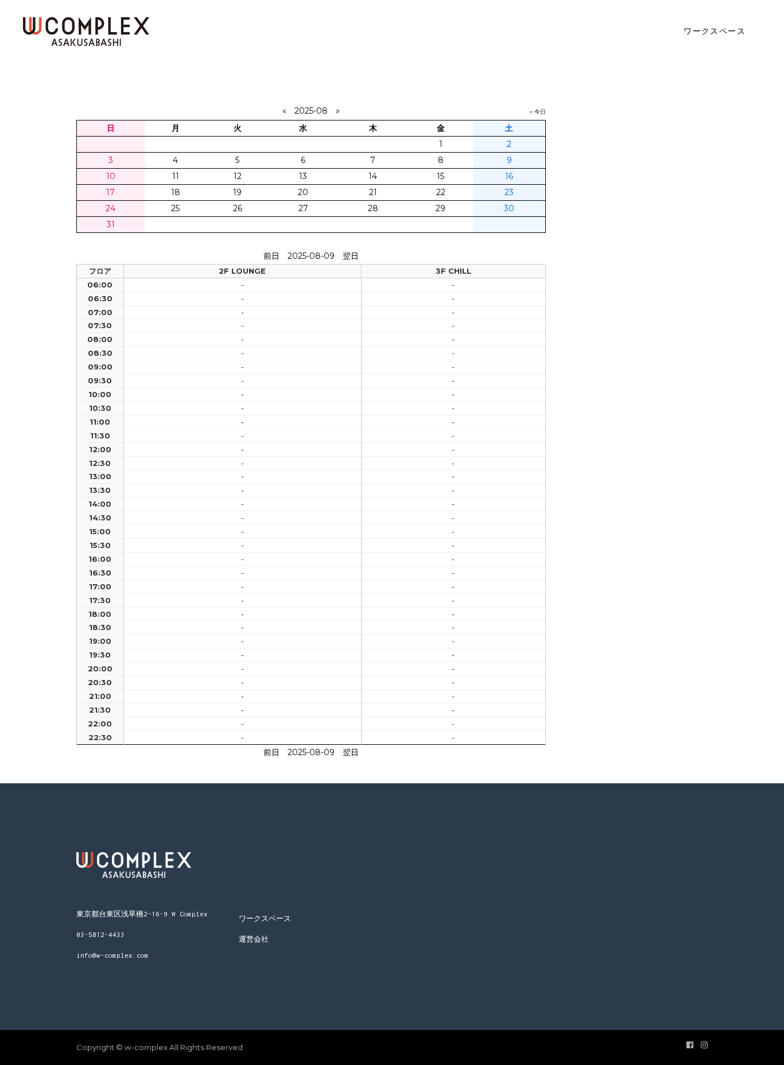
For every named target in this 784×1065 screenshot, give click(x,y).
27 (303, 208)
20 (303, 192)
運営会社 (254, 939)
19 (237, 192)
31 (111, 224)
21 (373, 192)
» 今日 (538, 111)
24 (110, 208)
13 (303, 176)
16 (509, 176)
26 (237, 208)
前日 (271, 256)
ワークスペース (265, 918)
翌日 (351, 256)
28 (373, 208)
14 (372, 176)
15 (440, 176)
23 (509, 192)
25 (175, 208)
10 (110, 176)
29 (440, 208)
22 (440, 192)
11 (175, 176)
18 (175, 192)
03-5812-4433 (100, 934)
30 (509, 208)
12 (238, 176)
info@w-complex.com (112, 955)
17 (110, 192)
